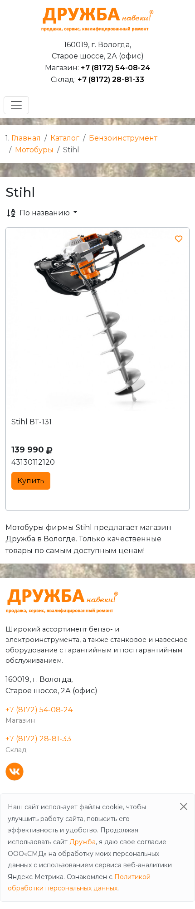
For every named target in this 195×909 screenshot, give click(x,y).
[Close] (184, 806)
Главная (26, 138)
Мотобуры (34, 150)
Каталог (64, 138)
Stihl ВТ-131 (31, 422)
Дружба (82, 842)
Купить (30, 480)
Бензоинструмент (123, 138)
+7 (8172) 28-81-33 (111, 79)
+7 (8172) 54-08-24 (116, 67)
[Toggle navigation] (16, 105)
